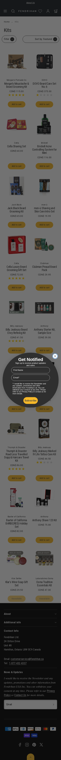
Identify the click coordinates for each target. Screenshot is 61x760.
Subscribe (30, 400)
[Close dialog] (55, 356)
